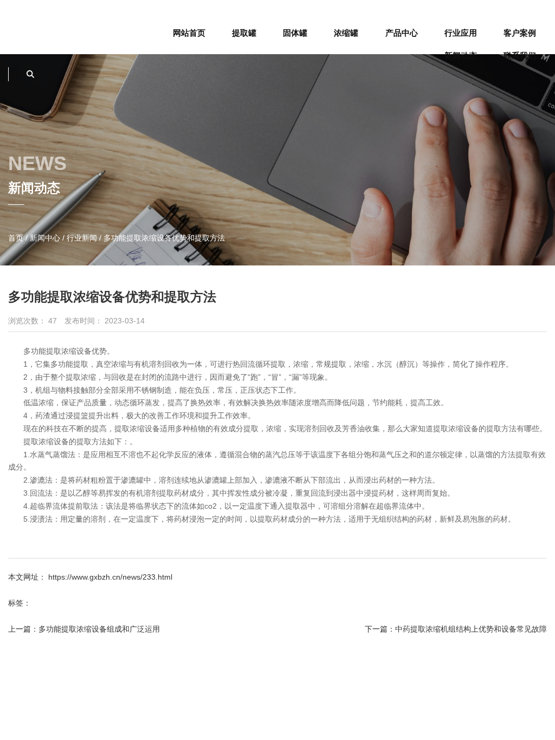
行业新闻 (82, 237)
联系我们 (520, 55)
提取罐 (244, 32)
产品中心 (401, 32)
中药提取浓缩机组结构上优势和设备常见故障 (471, 629)
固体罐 (295, 32)
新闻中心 (45, 237)
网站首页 (189, 32)
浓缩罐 (346, 32)
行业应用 (460, 32)
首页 (16, 237)
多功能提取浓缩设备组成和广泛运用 (99, 629)
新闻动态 (460, 55)
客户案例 (520, 32)
